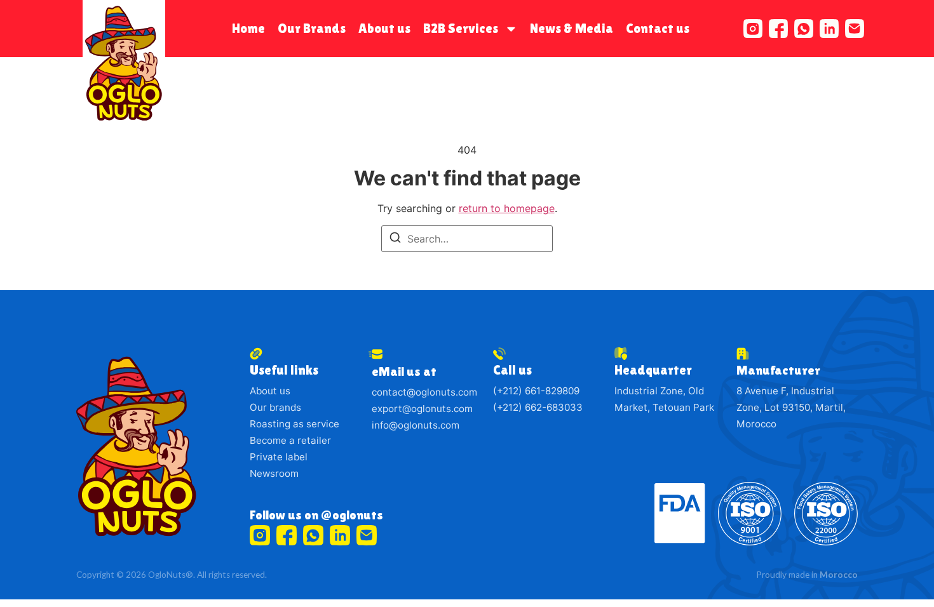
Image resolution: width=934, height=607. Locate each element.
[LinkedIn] (829, 28)
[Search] (395, 240)
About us (384, 28)
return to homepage (507, 208)
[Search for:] (467, 238)
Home (248, 28)
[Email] (854, 28)
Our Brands (312, 28)
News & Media (571, 28)
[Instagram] (752, 28)
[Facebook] (778, 28)
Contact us (657, 28)
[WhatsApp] (803, 28)
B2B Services (460, 28)
